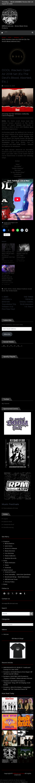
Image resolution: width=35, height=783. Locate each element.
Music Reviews (10, 551)
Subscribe (7, 334)
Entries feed (7, 521)
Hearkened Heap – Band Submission (17, 577)
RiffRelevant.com (18, 773)
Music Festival (22, 289)
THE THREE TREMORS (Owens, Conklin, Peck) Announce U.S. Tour (26, 302)
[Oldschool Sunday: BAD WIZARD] (9, 739)
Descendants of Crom (10, 508)
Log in (5, 519)
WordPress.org (8, 527)
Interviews (8, 546)
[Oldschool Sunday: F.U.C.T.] (25, 739)
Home (5, 584)
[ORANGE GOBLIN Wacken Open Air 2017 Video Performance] (23, 247)
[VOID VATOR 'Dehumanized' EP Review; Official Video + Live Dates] (9, 722)
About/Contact (8, 570)
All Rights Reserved (7, 223)
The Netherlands (11, 291)
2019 (5, 289)
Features (6, 541)
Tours (7, 565)
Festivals (8, 567)
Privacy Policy (9, 582)
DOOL (10, 289)
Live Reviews (9, 553)
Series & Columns (11, 548)
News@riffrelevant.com (10, 603)
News (5, 561)
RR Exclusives (9, 543)
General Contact (10, 572)
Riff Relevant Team (11, 579)
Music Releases (10, 562)
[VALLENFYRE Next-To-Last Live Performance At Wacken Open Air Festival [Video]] (8, 268)
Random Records (10, 558)
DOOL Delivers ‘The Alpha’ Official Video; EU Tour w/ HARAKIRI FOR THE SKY (8, 255)
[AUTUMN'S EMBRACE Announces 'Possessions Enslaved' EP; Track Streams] (25, 722)
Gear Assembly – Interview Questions (18, 574)
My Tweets (5, 403)
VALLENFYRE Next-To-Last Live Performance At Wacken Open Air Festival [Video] (8, 277)
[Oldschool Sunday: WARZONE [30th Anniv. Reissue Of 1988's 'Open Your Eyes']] (9, 705)
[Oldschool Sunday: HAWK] (25, 705)
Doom (14, 289)
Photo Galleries (10, 556)
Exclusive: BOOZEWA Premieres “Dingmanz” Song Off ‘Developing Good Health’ (16, 683)
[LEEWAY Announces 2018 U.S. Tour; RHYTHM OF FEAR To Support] (9, 755)
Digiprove (24, 782)
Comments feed (8, 524)
